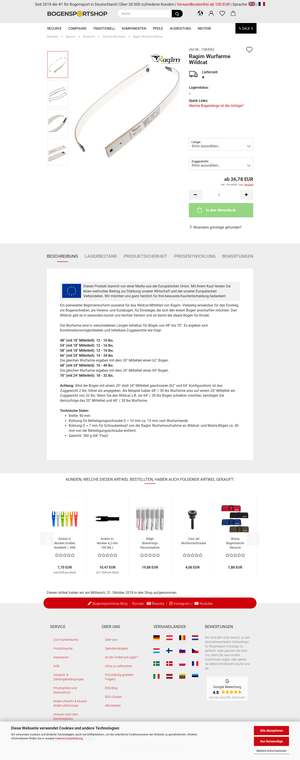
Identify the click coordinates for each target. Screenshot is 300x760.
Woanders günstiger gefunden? (217, 227)
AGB (56, 666)
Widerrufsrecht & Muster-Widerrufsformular (70, 703)
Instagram (181, 603)
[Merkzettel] (222, 13)
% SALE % (246, 29)
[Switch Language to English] (252, 4)
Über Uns (111, 639)
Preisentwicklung (195, 256)
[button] (200, 13)
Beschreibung (62, 256)
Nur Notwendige (271, 741)
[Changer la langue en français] (261, 4)
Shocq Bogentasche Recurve (235, 543)
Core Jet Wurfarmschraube (193, 541)
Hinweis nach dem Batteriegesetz (65, 716)
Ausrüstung (180, 29)
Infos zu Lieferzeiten (118, 666)
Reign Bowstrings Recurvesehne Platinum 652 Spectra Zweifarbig (149, 543)
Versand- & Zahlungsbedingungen (68, 677)
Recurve (54, 29)
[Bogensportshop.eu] (79, 13)
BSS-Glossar (113, 697)
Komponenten (134, 29)
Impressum (61, 657)
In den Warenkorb (221, 210)
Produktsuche (62, 648)
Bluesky (158, 603)
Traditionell (104, 29)
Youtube (206, 603)
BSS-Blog (111, 688)
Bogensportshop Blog (109, 603)
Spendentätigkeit (116, 648)
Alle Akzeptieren (271, 730)
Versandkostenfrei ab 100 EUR (203, 4)
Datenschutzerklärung (69, 738)
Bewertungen (237, 256)
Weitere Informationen (271, 751)
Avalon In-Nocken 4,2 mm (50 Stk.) (107, 543)
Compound (77, 29)
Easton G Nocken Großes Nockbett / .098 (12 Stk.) (64, 543)
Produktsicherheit (145, 256)
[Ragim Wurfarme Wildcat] (127, 108)
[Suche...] (177, 13)
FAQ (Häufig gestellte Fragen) (119, 677)
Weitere (204, 29)
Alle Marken (113, 705)
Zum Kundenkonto (66, 639)
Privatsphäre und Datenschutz (65, 690)
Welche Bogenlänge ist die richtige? (216, 106)
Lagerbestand (101, 256)
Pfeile (158, 29)
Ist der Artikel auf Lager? (121, 657)
